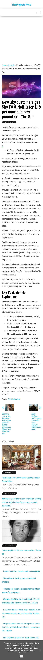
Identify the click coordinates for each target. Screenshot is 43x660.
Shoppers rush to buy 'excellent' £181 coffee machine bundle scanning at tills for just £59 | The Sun (6, 424)
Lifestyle (11, 65)
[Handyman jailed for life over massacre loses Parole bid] (21, 531)
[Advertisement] (21, 39)
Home (4, 65)
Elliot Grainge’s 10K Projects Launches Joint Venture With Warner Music (36, 421)
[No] (40, 650)
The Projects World (21, 4)
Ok (22, 656)
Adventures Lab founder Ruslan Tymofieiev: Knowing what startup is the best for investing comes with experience (21, 502)
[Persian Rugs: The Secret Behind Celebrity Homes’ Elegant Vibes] (21, 457)
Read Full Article (14, 399)
